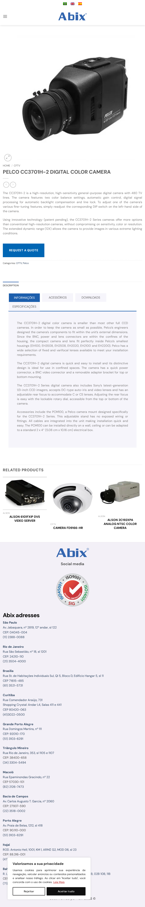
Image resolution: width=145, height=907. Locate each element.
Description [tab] (11, 285)
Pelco (26, 263)
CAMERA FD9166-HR (68, 528)
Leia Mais (59, 882)
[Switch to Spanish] (80, 4)
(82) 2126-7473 (13, 787)
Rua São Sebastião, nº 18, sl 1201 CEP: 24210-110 (24, 651)
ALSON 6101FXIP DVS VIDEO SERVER (24, 519)
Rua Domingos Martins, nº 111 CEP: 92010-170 (22, 729)
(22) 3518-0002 (14, 811)
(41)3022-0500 (14, 715)
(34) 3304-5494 (14, 763)
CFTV (17, 165)
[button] (5, 16)
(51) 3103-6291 (13, 739)
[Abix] (72, 16)
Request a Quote (23, 250)
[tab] (24, 297)
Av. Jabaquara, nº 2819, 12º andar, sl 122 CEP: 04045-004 (30, 627)
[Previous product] (13, 185)
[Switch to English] (72, 4)
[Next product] (6, 185)
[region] (49, 878)
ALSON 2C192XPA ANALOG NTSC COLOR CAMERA (120, 524)
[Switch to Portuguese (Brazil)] (65, 4)
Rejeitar (29, 891)
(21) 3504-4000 (14, 661)
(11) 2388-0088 (14, 637)
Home (6, 165)
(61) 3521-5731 (13, 685)
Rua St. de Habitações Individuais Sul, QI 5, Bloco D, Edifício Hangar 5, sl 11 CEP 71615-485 (53, 676)
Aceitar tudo (66, 891)
